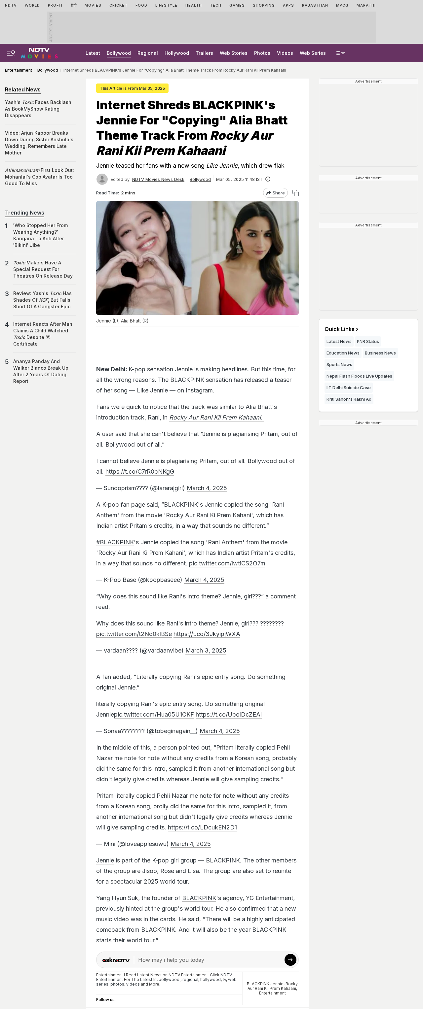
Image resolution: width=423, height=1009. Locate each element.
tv (224, 979)
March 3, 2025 (205, 650)
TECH (215, 5)
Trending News (24, 212)
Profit (55, 5)
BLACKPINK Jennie (265, 983)
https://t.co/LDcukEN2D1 (202, 827)
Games (237, 5)
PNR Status (368, 341)
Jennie (105, 860)
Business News (380, 352)
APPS (288, 5)
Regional (147, 53)
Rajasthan (315, 5)
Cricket (118, 5)
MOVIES (93, 5)
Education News (343, 352)
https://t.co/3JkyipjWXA (206, 633)
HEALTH (193, 5)
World (32, 5)
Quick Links (340, 329)
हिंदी (74, 5)
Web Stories (234, 53)
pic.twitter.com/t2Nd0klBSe (134, 633)
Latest (93, 53)
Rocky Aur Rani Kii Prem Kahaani (273, 986)
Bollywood (119, 53)
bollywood (169, 979)
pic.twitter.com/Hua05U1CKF (154, 714)
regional (190, 979)
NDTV (11, 5)
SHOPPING (264, 5)
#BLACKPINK (115, 542)
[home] (39, 52)
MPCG (342, 5)
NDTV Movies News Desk (158, 179)
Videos (285, 53)
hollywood (210, 979)
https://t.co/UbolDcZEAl (229, 714)
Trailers (204, 53)
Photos (262, 53)
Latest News (339, 341)
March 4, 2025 (207, 488)
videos (133, 984)
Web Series (313, 53)
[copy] (295, 193)
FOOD (141, 5)
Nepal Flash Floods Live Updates (359, 376)
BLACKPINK (199, 897)
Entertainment (272, 993)
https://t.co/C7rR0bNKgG (139, 471)
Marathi (366, 5)
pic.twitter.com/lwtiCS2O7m (227, 563)
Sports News (339, 364)
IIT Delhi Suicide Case (349, 387)
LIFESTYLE (166, 5)
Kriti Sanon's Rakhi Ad (349, 399)
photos (117, 984)
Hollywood (177, 53)
